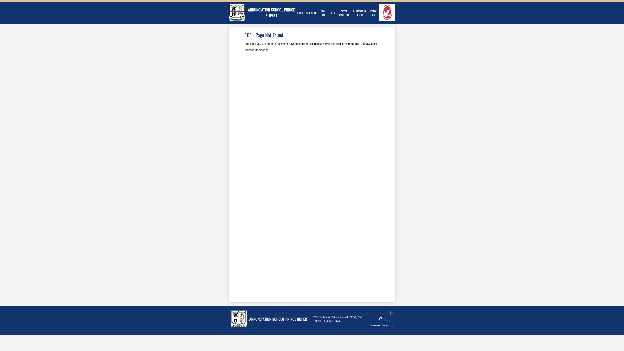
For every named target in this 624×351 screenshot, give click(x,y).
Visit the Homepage (256, 50)
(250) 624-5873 (331, 321)
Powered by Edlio (382, 325)
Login (385, 319)
